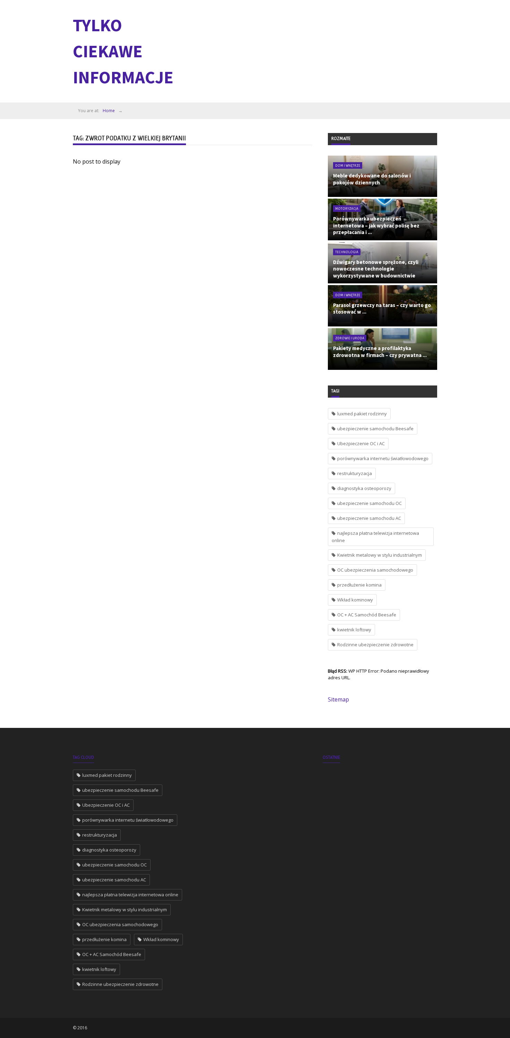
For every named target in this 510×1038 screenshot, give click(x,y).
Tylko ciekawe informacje (123, 51)
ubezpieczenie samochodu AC (369, 518)
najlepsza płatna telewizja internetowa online (375, 536)
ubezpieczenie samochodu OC (369, 503)
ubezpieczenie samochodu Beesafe (375, 428)
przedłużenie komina (359, 585)
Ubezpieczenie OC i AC (361, 443)
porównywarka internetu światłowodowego (382, 458)
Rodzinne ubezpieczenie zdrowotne (375, 644)
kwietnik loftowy (354, 629)
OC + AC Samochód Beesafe (366, 615)
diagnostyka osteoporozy (364, 488)
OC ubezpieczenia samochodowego (375, 570)
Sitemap (338, 699)
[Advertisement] (311, 50)
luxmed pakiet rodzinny (362, 413)
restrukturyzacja (354, 473)
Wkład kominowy (355, 600)
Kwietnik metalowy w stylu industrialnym (379, 555)
